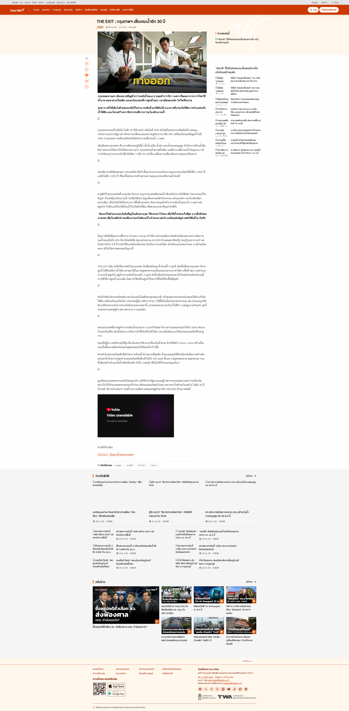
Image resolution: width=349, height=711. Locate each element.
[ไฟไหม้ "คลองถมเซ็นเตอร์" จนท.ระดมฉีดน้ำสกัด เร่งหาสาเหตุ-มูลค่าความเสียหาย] (222, 90)
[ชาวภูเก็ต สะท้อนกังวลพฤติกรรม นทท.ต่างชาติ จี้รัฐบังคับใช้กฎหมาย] (222, 142)
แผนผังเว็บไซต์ (98, 669)
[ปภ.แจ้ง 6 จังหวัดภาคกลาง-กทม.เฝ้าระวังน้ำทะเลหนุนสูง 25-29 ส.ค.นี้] (230, 494)
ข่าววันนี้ (129, 465)
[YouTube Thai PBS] (229, 689)
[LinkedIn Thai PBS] (246, 689)
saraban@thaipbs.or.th (232, 683)
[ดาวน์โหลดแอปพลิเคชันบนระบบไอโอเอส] (116, 686)
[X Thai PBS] (206, 689)
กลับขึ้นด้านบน (247, 661)
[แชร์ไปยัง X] (87, 69)
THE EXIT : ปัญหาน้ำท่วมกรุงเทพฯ (116, 454)
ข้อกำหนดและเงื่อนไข (146, 669)
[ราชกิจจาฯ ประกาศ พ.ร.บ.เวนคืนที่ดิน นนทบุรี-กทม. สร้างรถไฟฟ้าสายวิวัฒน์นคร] (222, 111)
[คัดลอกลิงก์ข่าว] (87, 86)
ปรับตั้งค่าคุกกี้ (167, 673)
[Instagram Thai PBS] (211, 689)
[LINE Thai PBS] (223, 689)
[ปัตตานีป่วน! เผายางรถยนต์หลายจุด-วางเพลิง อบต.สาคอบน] (222, 101)
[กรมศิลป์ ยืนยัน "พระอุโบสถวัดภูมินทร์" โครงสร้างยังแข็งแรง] (104, 565)
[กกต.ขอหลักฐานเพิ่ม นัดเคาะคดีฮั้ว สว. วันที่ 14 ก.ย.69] (222, 122)
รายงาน (153, 465)
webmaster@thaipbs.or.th (218, 680)
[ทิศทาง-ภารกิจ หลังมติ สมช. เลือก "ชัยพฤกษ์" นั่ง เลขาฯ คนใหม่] (241, 594)
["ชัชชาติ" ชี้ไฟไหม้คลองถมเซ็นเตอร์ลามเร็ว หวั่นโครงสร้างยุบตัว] (239, 51)
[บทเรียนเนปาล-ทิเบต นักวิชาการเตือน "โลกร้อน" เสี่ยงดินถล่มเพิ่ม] (118, 494)
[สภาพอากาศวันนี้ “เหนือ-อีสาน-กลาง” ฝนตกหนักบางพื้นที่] (104, 536)
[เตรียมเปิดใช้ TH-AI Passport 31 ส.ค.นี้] (209, 594)
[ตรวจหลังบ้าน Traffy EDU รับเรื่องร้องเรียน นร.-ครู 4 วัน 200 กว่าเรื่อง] (176, 594)
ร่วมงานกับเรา (121, 673)
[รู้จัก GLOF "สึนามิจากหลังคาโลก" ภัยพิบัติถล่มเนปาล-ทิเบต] (174, 494)
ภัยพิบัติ (100, 27)
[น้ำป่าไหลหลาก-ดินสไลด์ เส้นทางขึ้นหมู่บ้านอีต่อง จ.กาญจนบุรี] (186, 565)
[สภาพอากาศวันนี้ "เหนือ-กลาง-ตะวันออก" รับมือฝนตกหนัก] (186, 550)
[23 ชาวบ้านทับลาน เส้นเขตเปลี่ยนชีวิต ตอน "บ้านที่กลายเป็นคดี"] (241, 625)
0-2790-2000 (207, 677)
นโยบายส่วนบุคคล (122, 669)
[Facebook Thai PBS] (200, 689)
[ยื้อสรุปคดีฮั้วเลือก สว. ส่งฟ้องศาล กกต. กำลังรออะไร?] (126, 605)
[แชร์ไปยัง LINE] (87, 75)
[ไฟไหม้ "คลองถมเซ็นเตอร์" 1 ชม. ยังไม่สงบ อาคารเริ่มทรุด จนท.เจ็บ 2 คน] (222, 80)
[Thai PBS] (17, 10)
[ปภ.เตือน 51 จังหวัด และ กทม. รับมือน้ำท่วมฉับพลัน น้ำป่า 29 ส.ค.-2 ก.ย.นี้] (222, 152)
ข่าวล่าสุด (118, 465)
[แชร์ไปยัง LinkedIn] (87, 81)
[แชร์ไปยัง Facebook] (87, 63)
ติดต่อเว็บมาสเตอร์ (146, 673)
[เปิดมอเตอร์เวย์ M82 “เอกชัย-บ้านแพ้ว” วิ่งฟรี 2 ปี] (209, 625)
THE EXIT (141, 465)
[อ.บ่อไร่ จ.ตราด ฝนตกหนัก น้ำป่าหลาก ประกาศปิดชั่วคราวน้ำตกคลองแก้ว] (222, 132)
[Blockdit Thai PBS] (240, 689)
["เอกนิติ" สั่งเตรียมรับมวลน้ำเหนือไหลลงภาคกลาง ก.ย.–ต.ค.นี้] (186, 536)
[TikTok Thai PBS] (234, 689)
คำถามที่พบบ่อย (99, 673)
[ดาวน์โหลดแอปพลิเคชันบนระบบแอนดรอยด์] (116, 693)
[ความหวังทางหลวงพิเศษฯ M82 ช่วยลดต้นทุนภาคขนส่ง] (176, 625)
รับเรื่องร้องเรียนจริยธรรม (171, 669)
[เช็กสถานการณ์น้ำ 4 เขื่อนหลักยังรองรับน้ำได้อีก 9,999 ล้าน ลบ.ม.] (104, 550)
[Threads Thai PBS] (217, 689)
